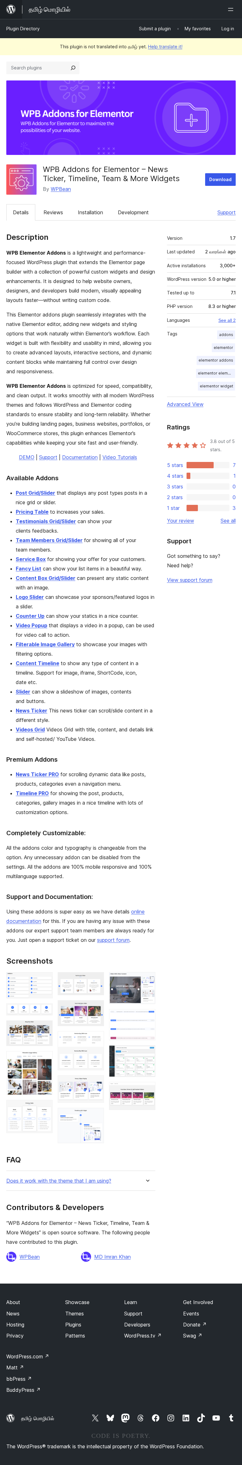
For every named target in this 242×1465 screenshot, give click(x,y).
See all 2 (227, 320)
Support (226, 212)
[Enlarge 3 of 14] (44, 1029)
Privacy (15, 1335)
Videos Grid (30, 729)
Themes (74, 1313)
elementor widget (216, 386)
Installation (90, 212)
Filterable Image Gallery (45, 644)
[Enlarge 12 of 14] (147, 1017)
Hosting (15, 1324)
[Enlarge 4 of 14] (44, 1059)
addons (226, 334)
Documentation (80, 457)
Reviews (53, 212)
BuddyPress (23, 1390)
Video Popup (31, 625)
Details (21, 212)
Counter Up (30, 616)
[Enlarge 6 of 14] (95, 981)
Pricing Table (32, 512)
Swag (192, 1335)
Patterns (75, 1335)
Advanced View (185, 404)
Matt (15, 1367)
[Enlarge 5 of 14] (44, 1108)
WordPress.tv (143, 1335)
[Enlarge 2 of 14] (44, 1012)
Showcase (77, 1302)
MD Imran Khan (112, 1257)
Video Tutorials (119, 457)
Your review (180, 520)
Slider (23, 691)
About (13, 1302)
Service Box (31, 559)
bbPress (19, 1379)
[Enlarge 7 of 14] (95, 1009)
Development (133, 212)
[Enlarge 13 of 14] (147, 1054)
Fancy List (28, 568)
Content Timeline (37, 663)
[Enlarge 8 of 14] (95, 1040)
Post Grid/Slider (35, 493)
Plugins (73, 1324)
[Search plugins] (73, 68)
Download (220, 179)
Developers (137, 1324)
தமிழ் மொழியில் (37, 1418)
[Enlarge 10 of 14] (95, 1116)
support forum (113, 940)
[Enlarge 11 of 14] (147, 981)
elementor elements (216, 373)
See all (228, 520)
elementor (223, 347)
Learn (130, 1302)
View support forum (189, 580)
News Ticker (31, 710)
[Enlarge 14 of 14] (147, 1090)
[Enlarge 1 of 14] (44, 981)
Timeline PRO (32, 793)
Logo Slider (30, 597)
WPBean (61, 189)
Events (191, 1313)
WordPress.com (27, 1356)
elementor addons (216, 360)
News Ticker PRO (37, 774)
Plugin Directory (23, 28)
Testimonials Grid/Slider (46, 521)
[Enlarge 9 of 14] (95, 1084)
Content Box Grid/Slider (45, 578)
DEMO (26, 457)
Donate (195, 1324)
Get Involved (198, 1302)
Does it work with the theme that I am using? (58, 1181)
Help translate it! (165, 46)
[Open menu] (232, 9)
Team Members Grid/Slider (49, 540)
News (13, 1313)
